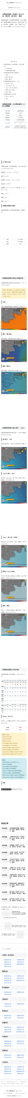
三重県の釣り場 (20, 1017)
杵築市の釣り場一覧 (18, 789)
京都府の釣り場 (7, 1029)
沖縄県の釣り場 (20, 1073)
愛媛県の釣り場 (20, 1055)
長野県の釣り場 (20, 992)
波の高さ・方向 (9, 83)
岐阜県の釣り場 (7, 1015)
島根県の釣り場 (7, 1043)
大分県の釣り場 (20, 1066)
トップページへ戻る (7, 1093)
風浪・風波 (8, 92)
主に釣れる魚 (9, 68)
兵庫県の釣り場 (20, 1027)
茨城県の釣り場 (7, 975)
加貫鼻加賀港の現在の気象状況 (11, 72)
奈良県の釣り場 (20, 1029)
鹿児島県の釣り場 (20, 1071)
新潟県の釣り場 (7, 992)
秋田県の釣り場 (20, 959)
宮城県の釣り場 (7, 966)
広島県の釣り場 (20, 1041)
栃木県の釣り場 (7, 978)
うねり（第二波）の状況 (11, 87)
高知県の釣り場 (20, 1057)
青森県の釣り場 (7, 961)
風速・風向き (9, 79)
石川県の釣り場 (7, 1006)
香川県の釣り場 (7, 1057)
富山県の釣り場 (7, 1003)
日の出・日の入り (10, 96)
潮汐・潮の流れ (9, 77)
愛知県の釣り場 (20, 1015)
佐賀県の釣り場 (7, 1069)
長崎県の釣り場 (7, 1071)
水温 (7, 74)
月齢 (7, 98)
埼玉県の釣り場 (7, 982)
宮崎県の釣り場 (20, 1069)
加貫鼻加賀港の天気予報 (10, 94)
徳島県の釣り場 (7, 1055)
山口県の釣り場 (20, 1043)
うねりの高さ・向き (10, 85)
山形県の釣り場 (20, 961)
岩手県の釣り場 (7, 964)
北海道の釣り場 (7, 959)
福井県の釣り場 (20, 1003)
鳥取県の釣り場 (7, 1041)
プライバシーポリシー (20, 1093)
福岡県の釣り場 (7, 1066)
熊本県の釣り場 (7, 1073)
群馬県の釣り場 (7, 980)
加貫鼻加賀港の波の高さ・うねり (12, 81)
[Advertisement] (14, 43)
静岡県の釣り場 (7, 1017)
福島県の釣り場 (20, 964)
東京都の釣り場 (20, 978)
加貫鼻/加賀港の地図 (10, 70)
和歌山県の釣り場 (20, 1031)
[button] (25, 949)
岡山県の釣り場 (7, 1045)
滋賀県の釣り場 (7, 1027)
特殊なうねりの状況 (10, 89)
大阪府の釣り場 (7, 1031)
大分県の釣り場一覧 (7, 789)
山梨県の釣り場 (7, 994)
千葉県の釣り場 (20, 975)
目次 (12, 61)
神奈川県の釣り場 (20, 980)
